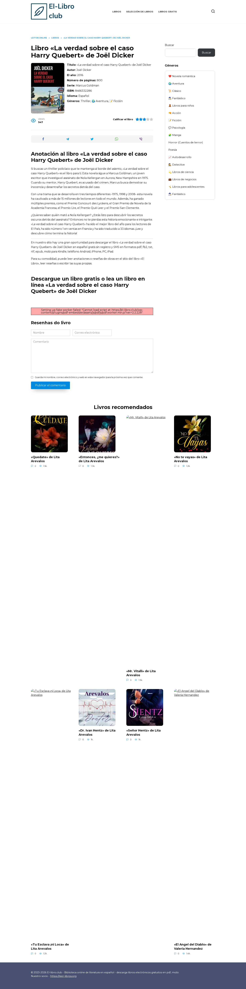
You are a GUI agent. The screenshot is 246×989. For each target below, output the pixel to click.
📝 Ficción (174, 120)
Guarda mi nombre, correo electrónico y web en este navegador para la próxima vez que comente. (89, 377)
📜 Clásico (174, 90)
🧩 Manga (174, 135)
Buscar (169, 45)
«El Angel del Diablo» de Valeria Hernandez (193, 946)
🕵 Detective (176, 164)
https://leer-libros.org (63, 976)
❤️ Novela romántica (181, 76)
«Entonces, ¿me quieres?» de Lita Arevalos (99, 459)
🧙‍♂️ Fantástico (176, 98)
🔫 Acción (174, 113)
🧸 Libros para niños (181, 105)
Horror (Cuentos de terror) (185, 142)
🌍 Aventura (176, 83)
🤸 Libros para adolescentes (186, 186)
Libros (116, 11)
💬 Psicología (176, 127)
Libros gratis (167, 11)
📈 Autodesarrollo (179, 157)
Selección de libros (139, 11)
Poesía (172, 149)
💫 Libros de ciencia (181, 172)
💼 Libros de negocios (182, 179)
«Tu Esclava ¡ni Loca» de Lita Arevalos (50, 946)
